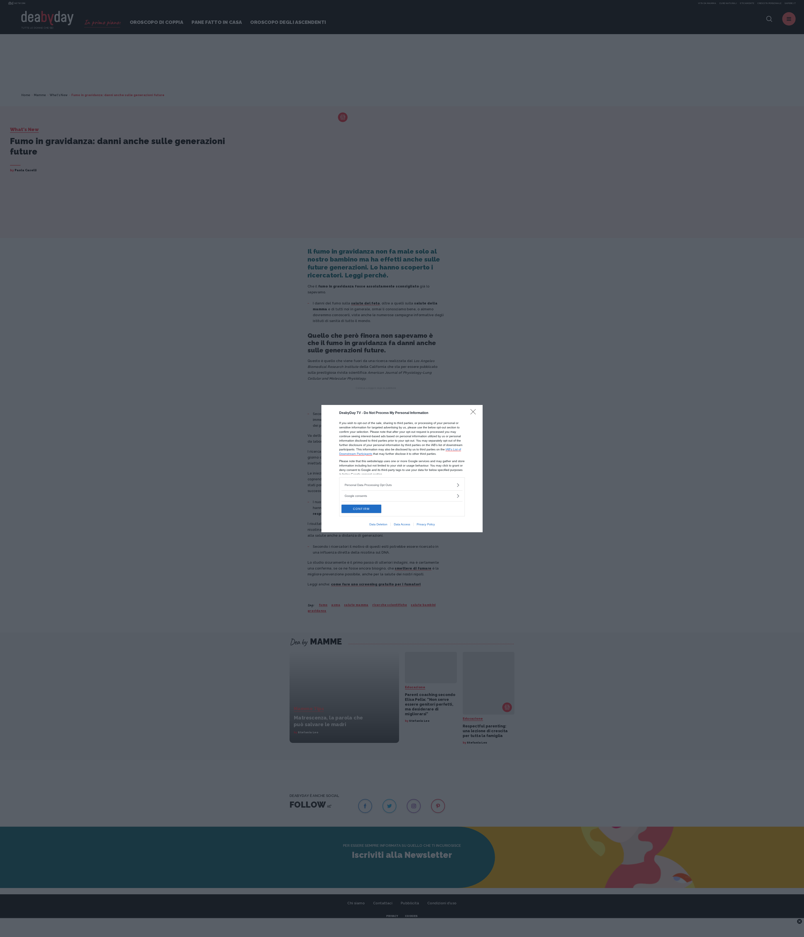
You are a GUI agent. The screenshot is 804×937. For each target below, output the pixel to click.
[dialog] (402, 468)
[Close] (474, 413)
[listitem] (402, 485)
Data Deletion (378, 524)
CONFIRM (361, 508)
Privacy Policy (426, 524)
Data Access (402, 524)
